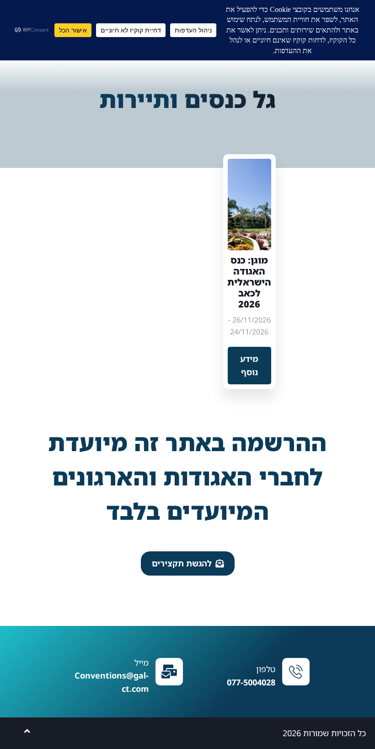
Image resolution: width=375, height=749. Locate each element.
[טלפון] (296, 671)
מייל (141, 662)
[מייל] (169, 671)
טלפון (265, 668)
